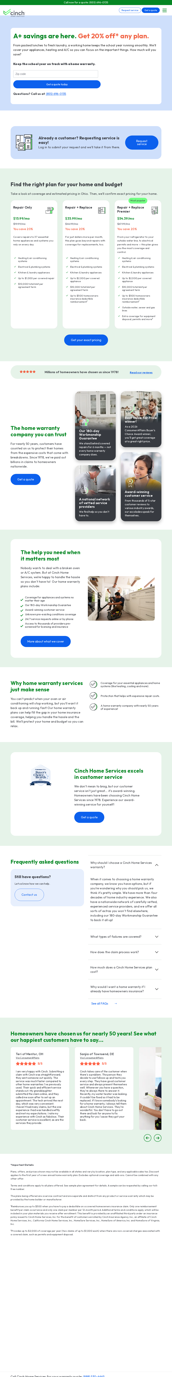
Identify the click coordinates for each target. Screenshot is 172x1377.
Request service (130, 10)
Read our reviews (141, 372)
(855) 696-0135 (98, 2)
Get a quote (150, 10)
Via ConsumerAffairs (27, 1057)
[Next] (157, 1138)
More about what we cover (45, 641)
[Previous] (147, 1138)
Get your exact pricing (86, 340)
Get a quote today (57, 84)
